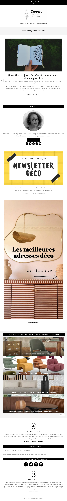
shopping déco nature (24, 450)
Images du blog (33, 479)
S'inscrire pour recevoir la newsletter (33, 193)
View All (62, 415)
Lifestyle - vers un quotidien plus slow (50, 81)
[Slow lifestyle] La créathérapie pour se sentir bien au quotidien (34, 77)
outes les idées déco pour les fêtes (35, 454)
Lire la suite (33, 94)
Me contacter (33, 492)
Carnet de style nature (9, 450)
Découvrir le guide (33, 322)
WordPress (40, 498)
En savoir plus (33, 140)
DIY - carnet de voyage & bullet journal (26, 81)
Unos (32, 498)
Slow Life (33, 83)
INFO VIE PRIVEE (33, 431)
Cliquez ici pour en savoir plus (33, 441)
